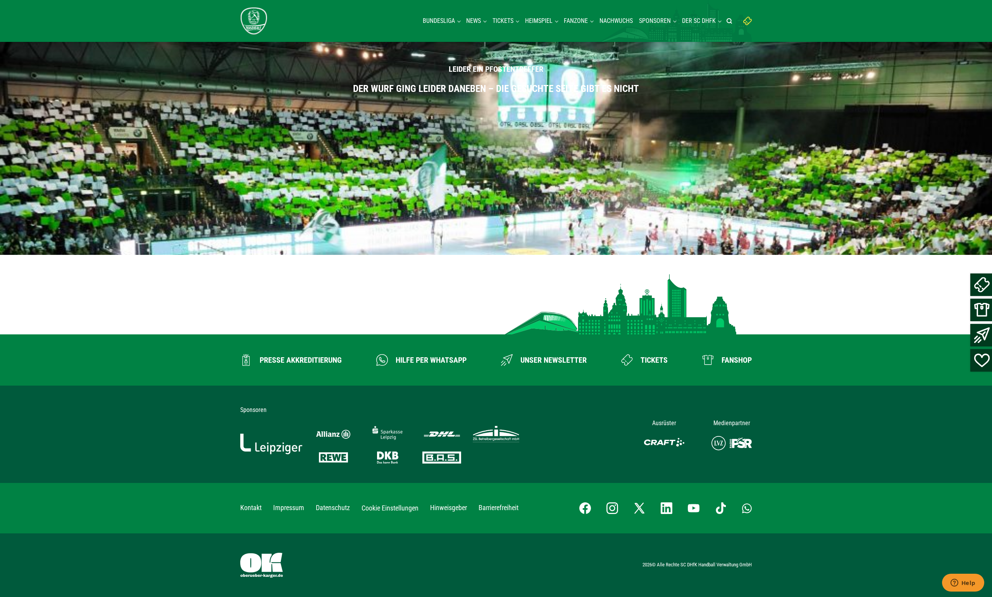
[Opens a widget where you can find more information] (963, 583)
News (473, 20)
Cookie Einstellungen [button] (390, 508)
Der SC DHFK (699, 20)
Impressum (288, 508)
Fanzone (576, 20)
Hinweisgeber (448, 508)
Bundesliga (439, 20)
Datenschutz (333, 508)
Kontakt (251, 508)
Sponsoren (655, 20)
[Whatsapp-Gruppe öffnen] (747, 508)
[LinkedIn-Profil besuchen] (666, 508)
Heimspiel (539, 20)
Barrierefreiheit (498, 508)
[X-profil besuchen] (639, 508)
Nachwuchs (616, 20)
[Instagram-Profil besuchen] (612, 508)
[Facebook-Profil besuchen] (585, 508)
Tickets (503, 20)
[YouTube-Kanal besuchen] (693, 508)
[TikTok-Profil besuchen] (721, 508)
